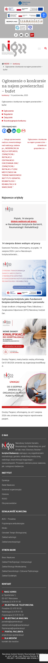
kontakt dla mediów (10, 641)
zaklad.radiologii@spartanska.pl (15, 625)
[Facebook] (4, 131)
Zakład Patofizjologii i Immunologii (17, 562)
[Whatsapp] (18, 131)
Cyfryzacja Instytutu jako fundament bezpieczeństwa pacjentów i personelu (23, 301)
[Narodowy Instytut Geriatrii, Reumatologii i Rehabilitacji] (14, 48)
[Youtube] (21, 35)
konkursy (16, 64)
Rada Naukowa (8, 485)
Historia (5, 494)
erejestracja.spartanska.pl (13, 635)
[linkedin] (27, 35)
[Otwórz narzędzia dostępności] (44, 15)
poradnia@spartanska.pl (12, 621)
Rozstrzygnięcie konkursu (15, 121)
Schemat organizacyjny (12, 489)
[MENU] (39, 48)
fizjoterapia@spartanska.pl (13, 628)
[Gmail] (23, 131)
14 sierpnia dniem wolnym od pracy (21, 243)
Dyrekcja (5, 480)
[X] (9, 131)
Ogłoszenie (9, 111)
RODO (4, 499)
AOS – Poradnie (9, 519)
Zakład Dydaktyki (9, 576)
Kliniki (4, 528)
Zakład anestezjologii (11, 542)
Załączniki (8, 117)
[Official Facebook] (16, 35)
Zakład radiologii (9, 537)
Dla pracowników (9, 503)
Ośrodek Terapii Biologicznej (14, 533)
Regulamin (8, 114)
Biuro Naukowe (8, 557)
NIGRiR (6, 64)
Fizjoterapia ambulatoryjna (13, 523)
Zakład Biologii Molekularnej (14, 566)
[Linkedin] (14, 131)
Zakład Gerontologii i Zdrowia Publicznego (20, 571)
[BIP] (32, 35)
